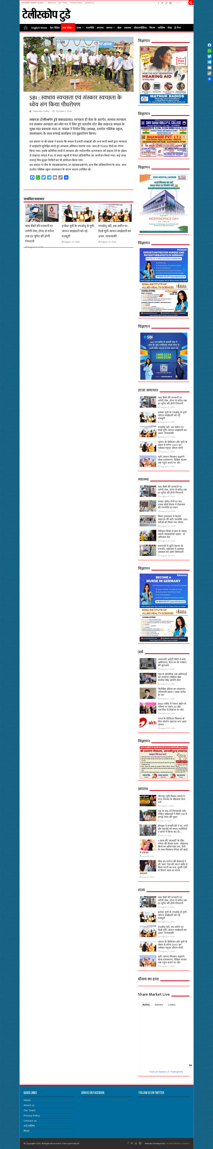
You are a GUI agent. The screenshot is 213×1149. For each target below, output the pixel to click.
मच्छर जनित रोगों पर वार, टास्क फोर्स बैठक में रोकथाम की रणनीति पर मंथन (171, 504)
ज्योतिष (161, 28)
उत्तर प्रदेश (67, 28)
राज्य (79, 28)
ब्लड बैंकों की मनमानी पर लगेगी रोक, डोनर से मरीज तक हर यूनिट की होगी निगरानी (39, 234)
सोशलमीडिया (140, 28)
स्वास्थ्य (127, 28)
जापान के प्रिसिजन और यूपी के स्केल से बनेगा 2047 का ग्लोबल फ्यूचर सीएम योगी (172, 445)
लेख (170, 28)
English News (39, 28)
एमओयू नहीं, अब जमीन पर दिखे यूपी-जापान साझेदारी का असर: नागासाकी (114, 231)
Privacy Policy (76, 2)
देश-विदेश (55, 28)
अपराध (100, 28)
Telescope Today (41, 111)
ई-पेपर (177, 28)
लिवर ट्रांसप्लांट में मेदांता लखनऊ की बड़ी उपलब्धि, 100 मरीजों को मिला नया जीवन (173, 519)
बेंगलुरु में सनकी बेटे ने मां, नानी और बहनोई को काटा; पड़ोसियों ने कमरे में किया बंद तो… (173, 829)
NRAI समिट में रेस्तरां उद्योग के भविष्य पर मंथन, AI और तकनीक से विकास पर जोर (172, 707)
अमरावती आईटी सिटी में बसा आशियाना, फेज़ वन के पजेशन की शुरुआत (172, 662)
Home (25, 27)
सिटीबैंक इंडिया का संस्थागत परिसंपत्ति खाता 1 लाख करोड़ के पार (172, 692)
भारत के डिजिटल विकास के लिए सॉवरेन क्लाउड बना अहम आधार (172, 721)
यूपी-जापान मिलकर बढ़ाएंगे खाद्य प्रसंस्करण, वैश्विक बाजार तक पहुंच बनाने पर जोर (172, 460)
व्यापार (109, 28)
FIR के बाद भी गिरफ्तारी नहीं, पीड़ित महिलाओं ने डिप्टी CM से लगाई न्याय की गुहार (172, 814)
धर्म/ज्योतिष (29, 1126)
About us (52, 2)
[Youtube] (166, 3)
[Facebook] (158, 3)
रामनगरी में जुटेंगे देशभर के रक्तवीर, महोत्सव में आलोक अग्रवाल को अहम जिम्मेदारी (171, 549)
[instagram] (170, 3)
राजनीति (90, 28)
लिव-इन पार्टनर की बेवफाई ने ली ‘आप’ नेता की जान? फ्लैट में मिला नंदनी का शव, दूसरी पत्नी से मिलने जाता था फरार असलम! (163, 867)
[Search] (191, 2)
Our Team (63, 2)
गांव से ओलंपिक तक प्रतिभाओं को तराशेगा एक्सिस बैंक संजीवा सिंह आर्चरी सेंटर (172, 677)
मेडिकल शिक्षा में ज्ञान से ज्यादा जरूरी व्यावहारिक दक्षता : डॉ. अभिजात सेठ (172, 534)
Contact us (89, 2)
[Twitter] (162, 3)
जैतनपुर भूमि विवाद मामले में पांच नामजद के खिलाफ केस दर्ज (171, 799)
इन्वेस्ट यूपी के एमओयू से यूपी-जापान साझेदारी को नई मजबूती (78, 231)
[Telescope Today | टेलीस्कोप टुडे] (46, 14)
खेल (119, 28)
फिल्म (152, 28)
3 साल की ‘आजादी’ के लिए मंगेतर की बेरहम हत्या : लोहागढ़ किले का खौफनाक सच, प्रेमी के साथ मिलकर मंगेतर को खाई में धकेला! (164, 847)
